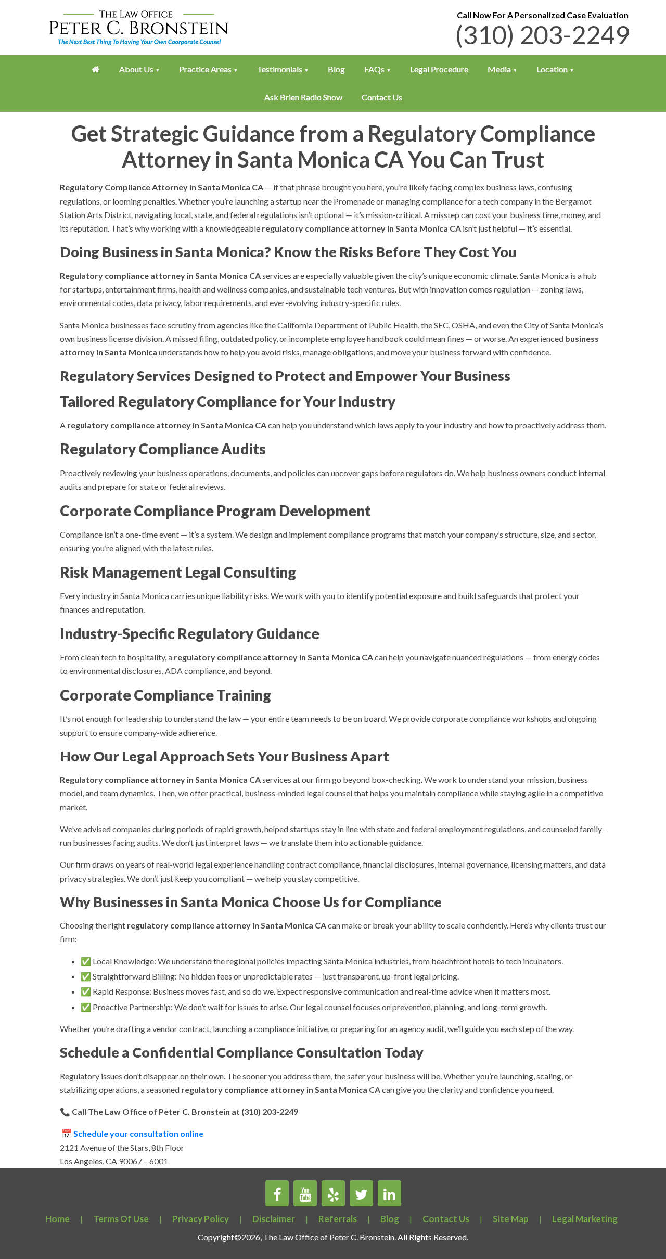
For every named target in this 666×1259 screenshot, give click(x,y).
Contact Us (382, 97)
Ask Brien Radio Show (303, 97)
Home (57, 1218)
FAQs (374, 69)
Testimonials (279, 69)
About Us (136, 69)
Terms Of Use (121, 1218)
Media (499, 69)
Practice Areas (205, 69)
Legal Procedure (439, 69)
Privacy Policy (200, 1218)
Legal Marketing (585, 1218)
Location (552, 69)
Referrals (337, 1218)
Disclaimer (273, 1218)
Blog (336, 69)
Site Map (511, 1218)
